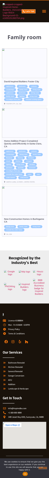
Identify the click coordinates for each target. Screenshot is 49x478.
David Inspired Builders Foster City (21, 81)
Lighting (21, 96)
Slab (38, 174)
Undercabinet (10, 177)
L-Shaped (29, 161)
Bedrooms (22, 86)
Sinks (29, 174)
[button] (44, 11)
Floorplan (31, 158)
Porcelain (9, 167)
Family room (23, 89)
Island (8, 161)
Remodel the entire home (14, 174)
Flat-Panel (9, 158)
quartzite (21, 167)
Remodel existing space (34, 99)
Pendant (32, 164)
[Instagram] (13, 341)
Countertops (10, 89)
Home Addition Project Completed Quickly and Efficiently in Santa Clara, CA (23, 144)
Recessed (32, 167)
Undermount (24, 177)
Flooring (20, 158)
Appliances (9, 86)
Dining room (35, 93)
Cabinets (34, 86)
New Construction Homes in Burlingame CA (24, 220)
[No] (43, 468)
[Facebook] (6, 341)
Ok (25, 474)
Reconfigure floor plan (13, 99)
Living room (36, 89)
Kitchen (18, 161)
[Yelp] (19, 341)
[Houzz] (26, 341)
